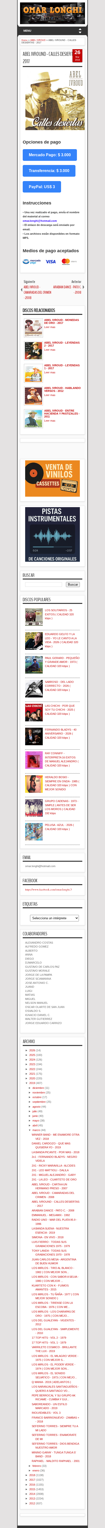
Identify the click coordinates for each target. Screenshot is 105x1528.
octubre (37, 1097)
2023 (32, 1064)
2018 (32, 1475)
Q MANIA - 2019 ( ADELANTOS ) (51, 1382)
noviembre (38, 1092)
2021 (32, 1073)
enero (35, 1470)
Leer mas (49, 327)
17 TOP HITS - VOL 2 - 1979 (49, 1337)
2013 (32, 1498)
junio (35, 1115)
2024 (32, 1059)
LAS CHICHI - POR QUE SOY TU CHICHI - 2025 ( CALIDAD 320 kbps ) (60, 709)
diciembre (38, 1087)
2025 (32, 1055)
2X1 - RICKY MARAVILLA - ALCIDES (53, 1165)
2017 (32, 1479)
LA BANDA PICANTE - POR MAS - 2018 (55, 1152)
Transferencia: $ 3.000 (49, 171)
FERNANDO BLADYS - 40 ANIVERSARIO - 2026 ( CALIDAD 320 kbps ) (60, 733)
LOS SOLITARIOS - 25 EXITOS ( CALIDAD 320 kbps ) (59, 614)
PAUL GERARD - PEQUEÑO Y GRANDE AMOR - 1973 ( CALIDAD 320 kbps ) (62, 662)
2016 (32, 1484)
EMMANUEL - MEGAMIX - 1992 (51, 1215)
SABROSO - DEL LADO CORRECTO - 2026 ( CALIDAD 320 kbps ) (59, 685)
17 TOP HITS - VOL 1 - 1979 (49, 1342)
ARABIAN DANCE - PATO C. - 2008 (53, 1210)
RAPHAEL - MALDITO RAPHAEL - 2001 (56, 1461)
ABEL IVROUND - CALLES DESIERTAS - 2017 (51, 57)
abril (34, 1125)
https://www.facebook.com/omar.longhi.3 (48, 889)
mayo (35, 1120)
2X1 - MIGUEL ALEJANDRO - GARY (54, 1174)
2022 (32, 1069)
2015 (32, 1489)
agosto (36, 1106)
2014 (32, 1493)
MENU (27, 30)
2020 (32, 1078)
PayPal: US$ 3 (42, 187)
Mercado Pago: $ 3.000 (50, 155)
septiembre (39, 1101)
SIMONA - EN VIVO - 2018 (47, 1237)
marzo (36, 1130)
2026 (32, 1050)
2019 (32, 1083)
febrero (36, 1465)
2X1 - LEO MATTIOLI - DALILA (50, 1170)
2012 (32, 1503)
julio (34, 1111)
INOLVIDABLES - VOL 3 (46, 1412)
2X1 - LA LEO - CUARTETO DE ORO (54, 1179)
